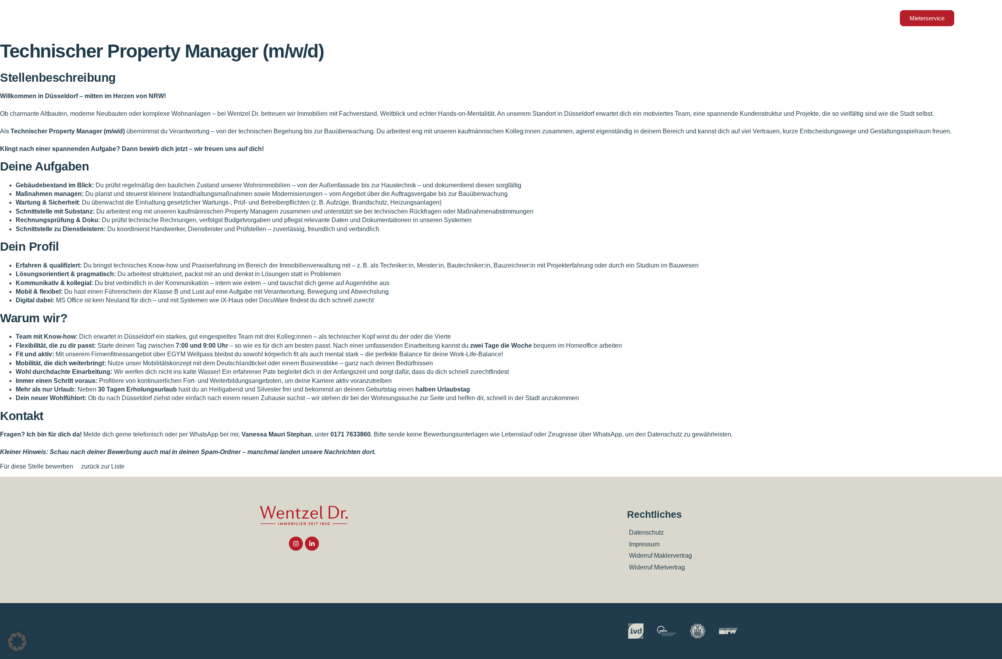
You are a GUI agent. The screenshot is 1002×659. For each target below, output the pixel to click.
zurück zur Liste (102, 466)
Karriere (665, 17)
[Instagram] (296, 544)
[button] (17, 642)
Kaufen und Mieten (480, 17)
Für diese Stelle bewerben (37, 466)
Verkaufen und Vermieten (394, 17)
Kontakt (712, 17)
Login (745, 17)
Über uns (615, 17)
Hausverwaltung (554, 17)
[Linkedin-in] (312, 544)
